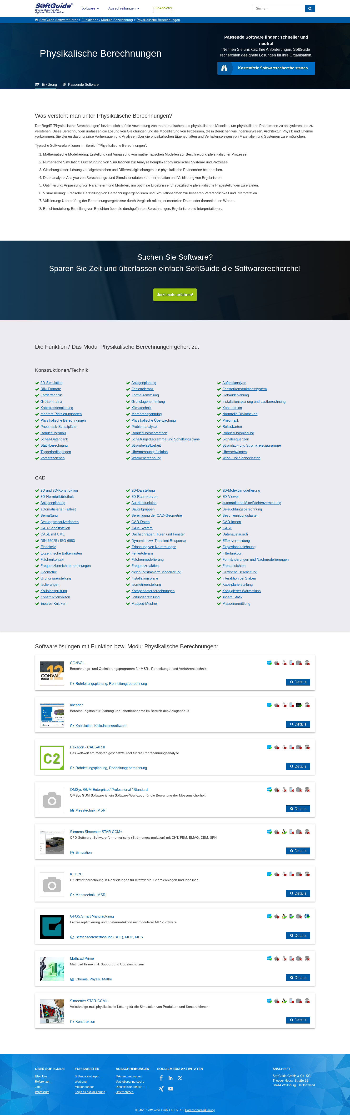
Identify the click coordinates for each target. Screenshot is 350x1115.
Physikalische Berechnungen (158, 20)
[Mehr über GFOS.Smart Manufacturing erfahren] (175, 926)
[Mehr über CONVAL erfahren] (175, 672)
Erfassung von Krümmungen (153, 547)
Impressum (42, 1092)
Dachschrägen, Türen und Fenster (158, 534)
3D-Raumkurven (144, 496)
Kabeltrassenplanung (56, 408)
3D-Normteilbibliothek (57, 496)
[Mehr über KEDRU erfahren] (175, 884)
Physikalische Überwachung (153, 420)
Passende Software (83, 84)
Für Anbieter (162, 8)
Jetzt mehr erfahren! (175, 295)
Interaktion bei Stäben (239, 578)
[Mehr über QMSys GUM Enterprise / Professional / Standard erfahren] (175, 799)
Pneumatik (230, 420)
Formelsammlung (145, 395)
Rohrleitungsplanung (238, 433)
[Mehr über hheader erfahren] (175, 714)
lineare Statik (232, 597)
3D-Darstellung (143, 490)
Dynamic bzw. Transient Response (158, 541)
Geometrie (48, 572)
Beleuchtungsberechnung (242, 509)
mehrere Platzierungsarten (61, 414)
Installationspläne (144, 578)
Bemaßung (49, 515)
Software (88, 8)
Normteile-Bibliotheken (239, 414)
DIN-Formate (50, 389)
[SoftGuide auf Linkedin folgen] (170, 1078)
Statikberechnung (54, 445)
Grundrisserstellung (55, 578)
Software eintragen (87, 1076)
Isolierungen (49, 584)
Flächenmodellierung (147, 559)
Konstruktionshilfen (55, 597)
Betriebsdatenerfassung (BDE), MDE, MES (109, 937)
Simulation (83, 852)
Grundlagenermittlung (148, 401)
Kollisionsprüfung (53, 591)
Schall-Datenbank (54, 439)
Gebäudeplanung (235, 395)
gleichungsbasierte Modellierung (156, 572)
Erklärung (49, 84)
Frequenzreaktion (145, 566)
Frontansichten (233, 566)
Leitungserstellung (145, 597)
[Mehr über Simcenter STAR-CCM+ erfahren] (175, 1010)
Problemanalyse (144, 426)
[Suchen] (310, 8)
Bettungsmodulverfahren (59, 522)
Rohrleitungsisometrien (149, 433)
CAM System (142, 528)
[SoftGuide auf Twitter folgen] (180, 1078)
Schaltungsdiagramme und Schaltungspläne (165, 439)
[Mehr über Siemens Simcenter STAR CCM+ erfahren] (175, 841)
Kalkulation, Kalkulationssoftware (100, 726)
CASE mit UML (52, 534)
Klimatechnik (141, 408)
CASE (227, 528)
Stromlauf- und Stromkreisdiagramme (251, 445)
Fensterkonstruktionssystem (244, 389)
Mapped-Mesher (144, 603)
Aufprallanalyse (234, 383)
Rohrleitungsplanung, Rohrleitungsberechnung (111, 683)
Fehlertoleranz (142, 389)
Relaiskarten (232, 426)
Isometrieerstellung (146, 584)
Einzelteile (48, 547)
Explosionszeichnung (238, 547)
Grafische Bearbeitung (239, 572)
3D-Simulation (51, 383)
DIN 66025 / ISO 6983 (57, 541)
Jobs (38, 1087)
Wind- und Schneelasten (241, 458)
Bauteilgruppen (143, 509)
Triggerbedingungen (55, 452)
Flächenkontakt (52, 559)
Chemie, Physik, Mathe (93, 979)
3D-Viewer (230, 496)
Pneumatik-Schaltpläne (58, 426)
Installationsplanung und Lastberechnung (253, 401)
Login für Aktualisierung (90, 1092)
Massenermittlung (236, 603)
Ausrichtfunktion (143, 503)
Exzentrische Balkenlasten (61, 553)
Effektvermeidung (236, 541)
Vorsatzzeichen (52, 458)
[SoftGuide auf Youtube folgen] (170, 1089)
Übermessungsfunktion (149, 452)
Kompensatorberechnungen (153, 591)
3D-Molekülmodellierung (241, 490)
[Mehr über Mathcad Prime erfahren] (175, 968)
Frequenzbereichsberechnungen (65, 566)
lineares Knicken (53, 603)
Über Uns (41, 1076)
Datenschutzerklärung (200, 1110)
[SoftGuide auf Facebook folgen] (161, 1078)
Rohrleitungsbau (53, 433)
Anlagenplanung (143, 383)
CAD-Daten (140, 522)
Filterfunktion (232, 553)
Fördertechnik (51, 395)
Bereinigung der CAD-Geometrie (156, 515)
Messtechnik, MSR (90, 810)
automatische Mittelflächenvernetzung (251, 503)
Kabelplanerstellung (237, 584)
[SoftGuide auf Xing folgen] (161, 1089)
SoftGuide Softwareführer (58, 20)
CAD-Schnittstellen (55, 528)
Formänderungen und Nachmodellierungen (255, 559)
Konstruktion (232, 408)
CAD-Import (231, 522)
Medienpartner (84, 1087)
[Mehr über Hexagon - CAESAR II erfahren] (175, 757)
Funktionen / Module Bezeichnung (107, 20)
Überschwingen (234, 452)
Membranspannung (146, 414)
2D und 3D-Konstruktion (59, 490)
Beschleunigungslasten (240, 515)
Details (300, 682)
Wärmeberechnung (146, 458)
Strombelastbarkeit (146, 445)
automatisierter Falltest (58, 509)
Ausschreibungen (121, 8)
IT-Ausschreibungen (129, 1076)
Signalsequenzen (235, 439)
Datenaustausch (235, 534)
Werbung (81, 1081)
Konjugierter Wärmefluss (241, 591)
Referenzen (42, 1081)
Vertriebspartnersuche (130, 1081)
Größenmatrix (51, 401)
